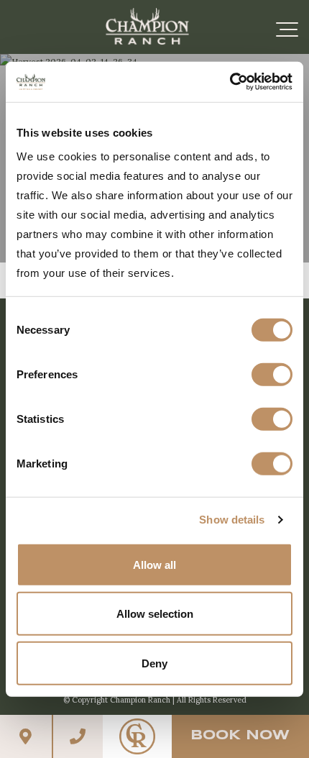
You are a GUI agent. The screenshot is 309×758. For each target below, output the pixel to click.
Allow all (154, 564)
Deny (154, 663)
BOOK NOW (240, 735)
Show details (231, 519)
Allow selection (154, 614)
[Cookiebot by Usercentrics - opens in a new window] (229, 82)
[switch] (272, 373)
